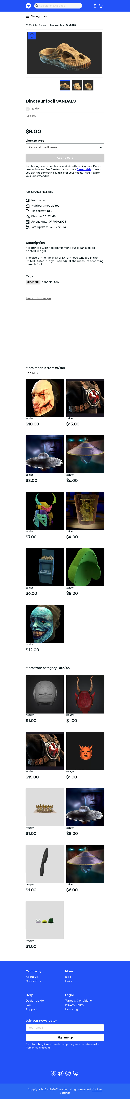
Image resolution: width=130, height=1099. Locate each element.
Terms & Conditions (78, 1001)
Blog (68, 977)
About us (32, 977)
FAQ (28, 1005)
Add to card (65, 158)
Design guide (35, 1001)
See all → (32, 373)
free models (84, 169)
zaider (35, 109)
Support (31, 1009)
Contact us (33, 981)
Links (68, 981)
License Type (35, 141)
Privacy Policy (74, 1005)
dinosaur (33, 282)
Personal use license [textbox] (43, 147)
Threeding (28, 6)
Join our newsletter (41, 1021)
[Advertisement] (65, 332)
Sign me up (65, 1037)
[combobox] (65, 147)
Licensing (71, 1009)
